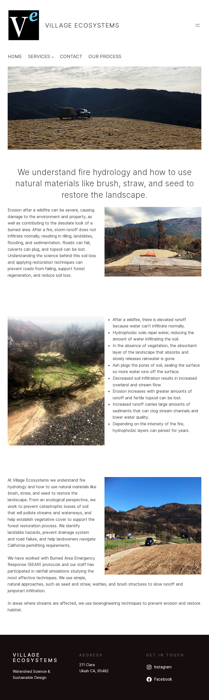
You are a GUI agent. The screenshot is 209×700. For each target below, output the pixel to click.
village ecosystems (82, 25)
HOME (15, 56)
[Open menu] (197, 25)
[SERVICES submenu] (52, 56)
